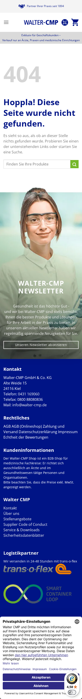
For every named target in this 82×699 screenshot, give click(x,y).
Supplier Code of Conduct (25, 524)
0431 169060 (28, 394)
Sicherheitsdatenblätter (23, 535)
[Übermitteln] (74, 164)
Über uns (11, 513)
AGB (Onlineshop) (27, 426)
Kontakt (10, 508)
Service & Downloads (21, 529)
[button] (6, 22)
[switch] (72, 692)
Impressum (68, 431)
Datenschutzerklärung (38, 431)
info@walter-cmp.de (29, 404)
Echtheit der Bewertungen (25, 437)
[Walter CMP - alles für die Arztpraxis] (41, 22)
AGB (7, 426)
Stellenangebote (17, 518)
